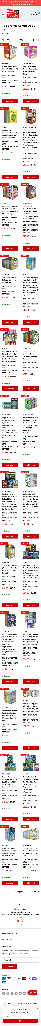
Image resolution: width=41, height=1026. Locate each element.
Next (34, 892)
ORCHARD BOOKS (28, 415)
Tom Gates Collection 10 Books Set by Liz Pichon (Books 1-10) (9, 280)
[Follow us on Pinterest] (16, 993)
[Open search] (28, 14)
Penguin (5, 63)
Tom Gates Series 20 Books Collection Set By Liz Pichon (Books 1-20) (30, 852)
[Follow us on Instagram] (12, 993)
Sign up (20, 1021)
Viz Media (5, 708)
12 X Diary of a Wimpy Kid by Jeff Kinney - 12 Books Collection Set (10, 68)
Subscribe (9, 966)
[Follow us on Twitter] (7, 993)
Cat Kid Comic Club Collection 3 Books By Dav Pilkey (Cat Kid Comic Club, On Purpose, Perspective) (10, 782)
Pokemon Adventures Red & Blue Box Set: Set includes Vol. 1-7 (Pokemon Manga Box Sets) (9, 716)
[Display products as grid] (34, 40)
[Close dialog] (37, 1008)
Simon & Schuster (29, 63)
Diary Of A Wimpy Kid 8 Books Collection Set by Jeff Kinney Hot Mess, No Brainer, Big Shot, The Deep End (31, 639)
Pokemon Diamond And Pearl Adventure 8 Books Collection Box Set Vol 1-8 (9, 852)
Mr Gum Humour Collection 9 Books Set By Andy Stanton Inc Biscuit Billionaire (10, 134)
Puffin (4, 348)
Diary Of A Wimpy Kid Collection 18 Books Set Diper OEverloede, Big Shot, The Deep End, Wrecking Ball (10, 356)
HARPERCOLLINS (28, 491)
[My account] (32, 14)
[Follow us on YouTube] (20, 993)
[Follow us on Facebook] (3, 993)
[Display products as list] (38, 40)
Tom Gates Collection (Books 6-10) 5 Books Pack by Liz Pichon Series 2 (9, 569)
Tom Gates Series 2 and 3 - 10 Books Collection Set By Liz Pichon (30, 355)
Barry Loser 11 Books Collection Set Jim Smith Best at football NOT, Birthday (10, 210)
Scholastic (27, 203)
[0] (37, 13)
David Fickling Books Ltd (30, 128)
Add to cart (10, 101)
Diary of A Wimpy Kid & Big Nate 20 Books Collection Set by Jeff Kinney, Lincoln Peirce (31, 707)
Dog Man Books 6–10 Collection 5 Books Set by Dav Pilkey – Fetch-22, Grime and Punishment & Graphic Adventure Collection (31, 571)
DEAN (4, 127)
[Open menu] (3, 14)
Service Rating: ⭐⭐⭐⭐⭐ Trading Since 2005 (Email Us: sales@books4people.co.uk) (20, 3)
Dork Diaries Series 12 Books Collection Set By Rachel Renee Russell (30, 70)
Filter (8, 40)
